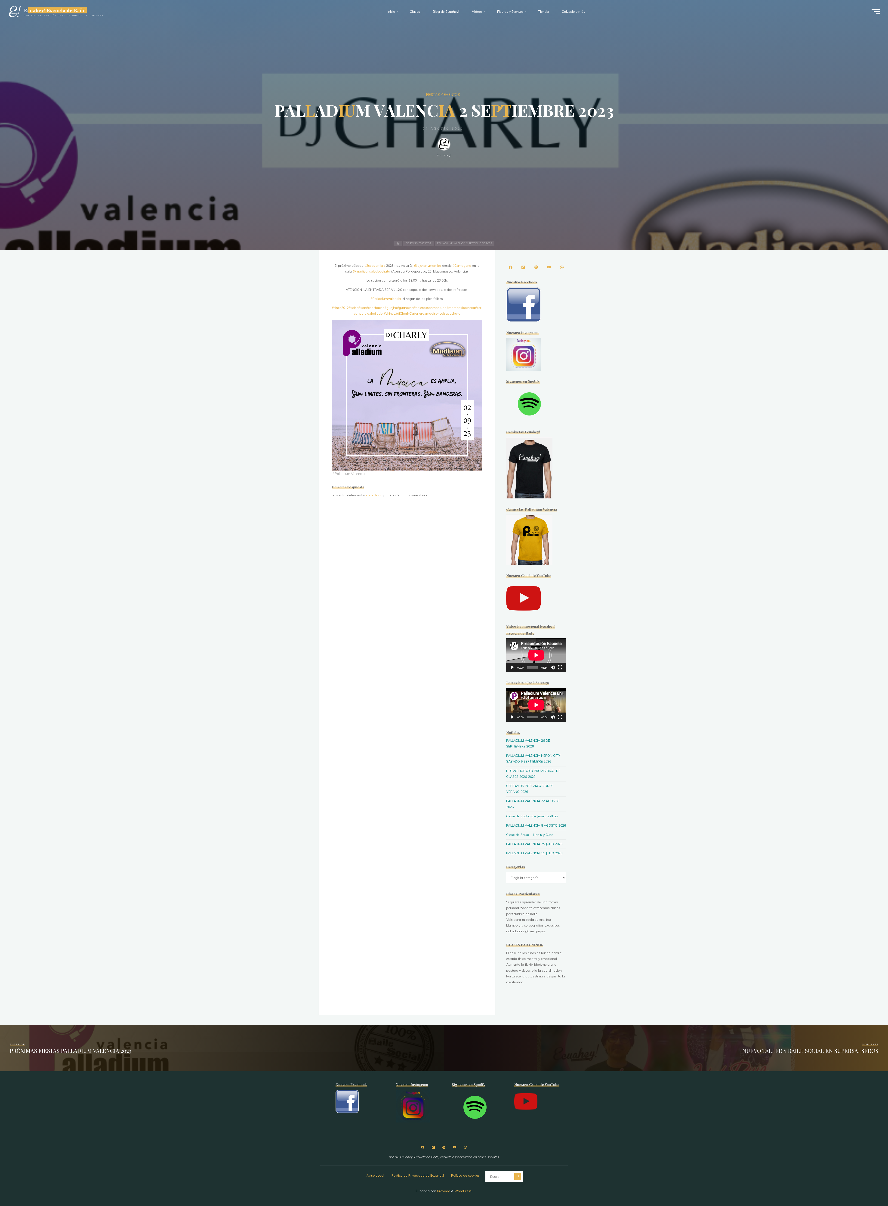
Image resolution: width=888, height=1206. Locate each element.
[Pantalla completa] (560, 667)
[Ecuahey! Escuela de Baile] (14, 11)
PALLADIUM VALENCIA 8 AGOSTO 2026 (536, 825)
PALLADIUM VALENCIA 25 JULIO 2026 (534, 844)
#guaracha (405, 308)
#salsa (354, 308)
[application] (536, 655)
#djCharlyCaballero (409, 313)
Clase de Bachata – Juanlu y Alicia (532, 816)
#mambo (453, 308)
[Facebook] (510, 267)
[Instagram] (523, 267)
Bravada (443, 1191)
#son (362, 308)
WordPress (463, 1191)
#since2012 (340, 308)
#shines (389, 313)
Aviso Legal (375, 1175)
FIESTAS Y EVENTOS (443, 94)
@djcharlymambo (427, 266)
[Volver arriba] (870, 1188)
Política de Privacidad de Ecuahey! (418, 1175)
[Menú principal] (876, 11)
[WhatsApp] (561, 267)
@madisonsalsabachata (371, 271)
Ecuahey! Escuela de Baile (55, 10)
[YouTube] (549, 267)
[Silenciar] (552, 667)
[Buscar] (517, 1176)
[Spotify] (536, 267)
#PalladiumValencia (386, 299)
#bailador (376, 313)
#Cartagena (462, 266)
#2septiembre (374, 266)
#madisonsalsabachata (442, 313)
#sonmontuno (436, 308)
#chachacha (375, 308)
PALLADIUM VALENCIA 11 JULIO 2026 (534, 853)
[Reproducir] (512, 667)
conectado (374, 495)
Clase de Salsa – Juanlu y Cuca (529, 835)
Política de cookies (465, 1175)
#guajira (391, 308)
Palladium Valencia (350, 473)
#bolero (419, 308)
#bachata (467, 308)
